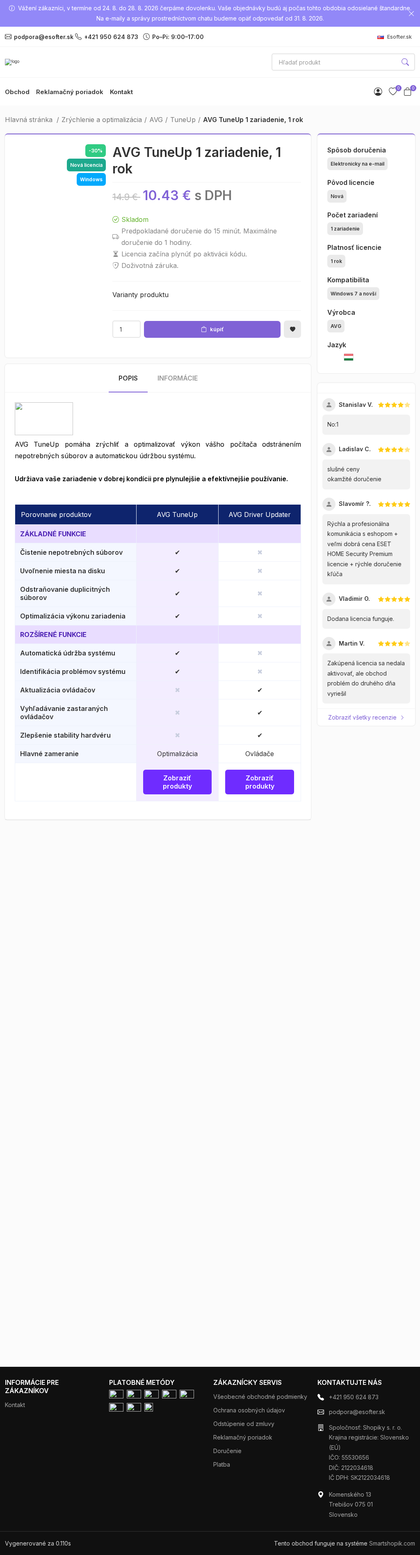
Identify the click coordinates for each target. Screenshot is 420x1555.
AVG (156, 119)
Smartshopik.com (392, 1543)
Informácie (178, 378)
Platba (221, 1464)
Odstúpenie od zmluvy (243, 1423)
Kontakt (15, 1404)
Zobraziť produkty (177, 782)
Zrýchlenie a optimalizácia (102, 119)
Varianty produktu (140, 294)
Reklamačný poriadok (242, 1437)
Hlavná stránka (28, 119)
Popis (128, 378)
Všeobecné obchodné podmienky (260, 1396)
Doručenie (227, 1450)
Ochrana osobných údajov (249, 1410)
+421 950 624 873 (111, 36)
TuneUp (183, 119)
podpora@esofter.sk (43, 36)
